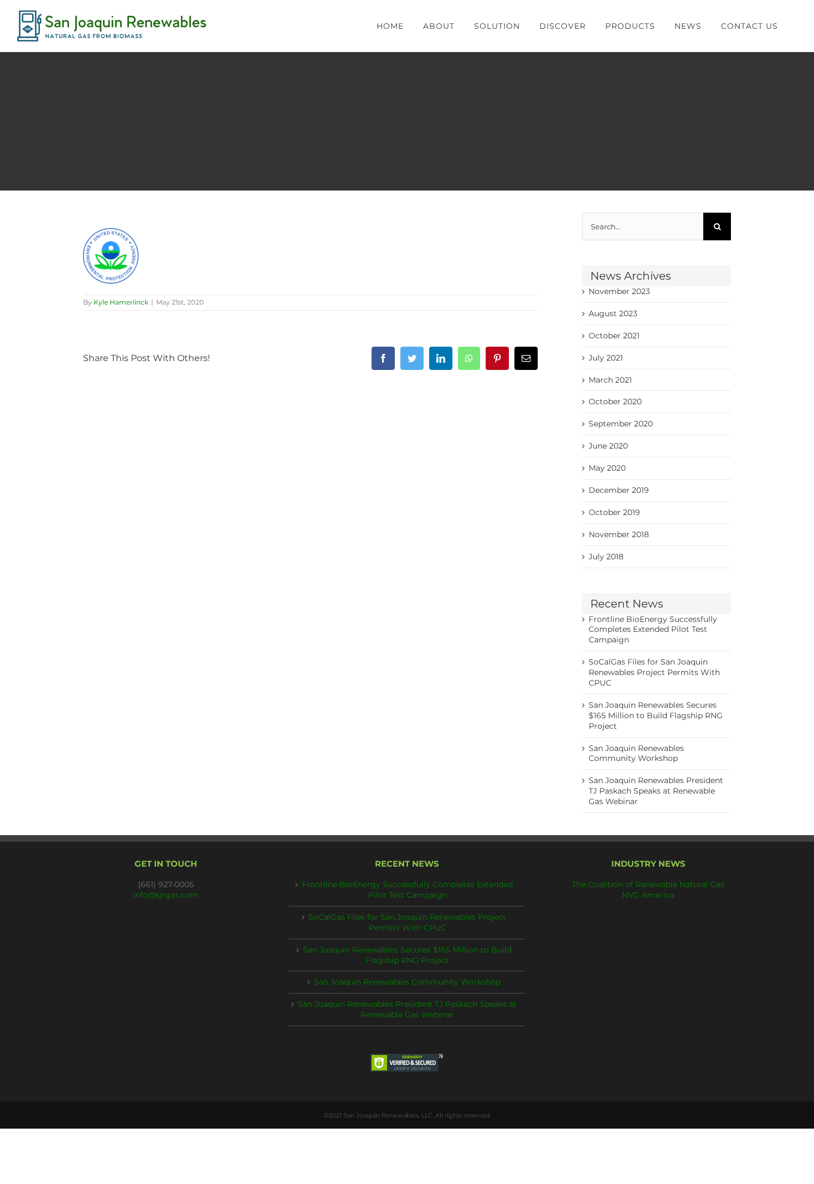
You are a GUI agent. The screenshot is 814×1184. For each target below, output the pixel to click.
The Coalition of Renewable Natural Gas (648, 884)
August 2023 (613, 313)
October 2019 (614, 512)
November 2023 (619, 291)
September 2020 (621, 423)
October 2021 (614, 335)
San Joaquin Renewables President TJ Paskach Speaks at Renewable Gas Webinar (656, 791)
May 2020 (607, 468)
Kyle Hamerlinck (121, 302)
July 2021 (606, 357)
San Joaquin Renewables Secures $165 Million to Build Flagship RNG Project (656, 715)
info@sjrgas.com (165, 894)
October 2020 (615, 401)
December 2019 (619, 490)
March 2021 (610, 379)
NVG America (648, 894)
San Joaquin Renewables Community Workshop (407, 981)
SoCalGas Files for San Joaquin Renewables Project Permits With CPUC (654, 672)
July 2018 (606, 556)
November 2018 (619, 534)
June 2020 (608, 445)
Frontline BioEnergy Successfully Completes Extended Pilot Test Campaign (653, 630)
